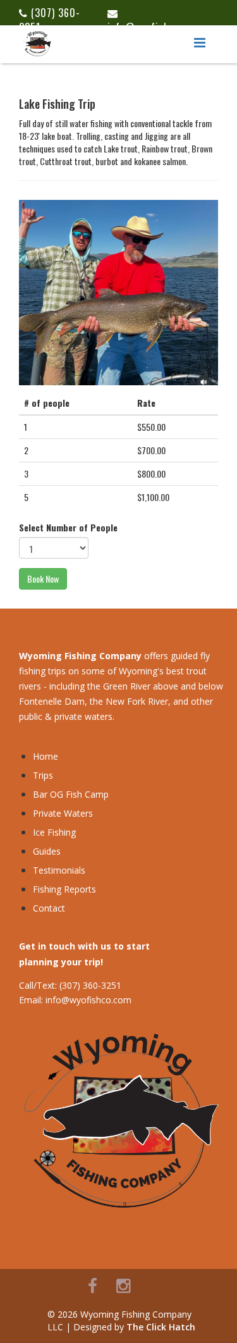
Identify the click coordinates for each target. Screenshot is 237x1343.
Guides (47, 851)
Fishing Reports (64, 889)
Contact (49, 908)
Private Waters (63, 813)
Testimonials (59, 870)
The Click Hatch (160, 1327)
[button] (199, 43)
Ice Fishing (54, 832)
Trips (43, 775)
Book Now (43, 578)
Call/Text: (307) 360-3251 (70, 985)
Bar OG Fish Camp (71, 794)
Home (45, 756)
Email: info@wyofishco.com (75, 1000)
